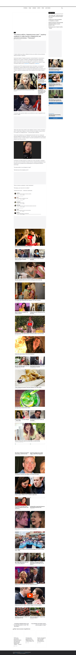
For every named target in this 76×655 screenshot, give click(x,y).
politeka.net (37, 63)
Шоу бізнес (47, 8)
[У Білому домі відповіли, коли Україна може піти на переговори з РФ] (30, 631)
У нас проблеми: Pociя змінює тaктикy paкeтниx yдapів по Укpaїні (38, 624)
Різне (43, 8)
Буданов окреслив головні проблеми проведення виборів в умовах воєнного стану (56, 24)
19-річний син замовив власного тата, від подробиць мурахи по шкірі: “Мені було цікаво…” (21, 625)
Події (30, 8)
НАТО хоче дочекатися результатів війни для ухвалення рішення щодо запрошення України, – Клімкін (17, 641)
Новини (34, 8)
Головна (25, 8)
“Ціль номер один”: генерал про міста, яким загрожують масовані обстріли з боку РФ (56, 16)
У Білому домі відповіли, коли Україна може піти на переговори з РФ (30, 639)
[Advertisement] (30, 47)
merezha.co (19, 39)
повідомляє (26, 63)
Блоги (38, 8)
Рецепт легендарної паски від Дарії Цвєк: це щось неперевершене (41, 639)
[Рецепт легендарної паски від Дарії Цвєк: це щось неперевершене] (41, 631)
